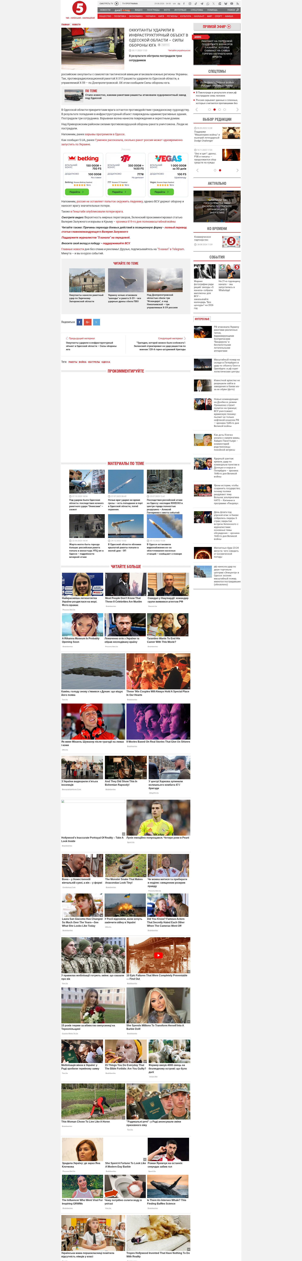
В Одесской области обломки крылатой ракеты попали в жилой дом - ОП (124, 547)
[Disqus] (125, 420)
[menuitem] (105, 10)
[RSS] (238, 3)
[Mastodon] (220, 3)
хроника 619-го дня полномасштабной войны (146, 221)
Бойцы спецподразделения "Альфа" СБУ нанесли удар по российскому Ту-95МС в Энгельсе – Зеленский (216, 95)
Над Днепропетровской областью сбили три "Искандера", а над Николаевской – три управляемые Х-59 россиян (162, 301)
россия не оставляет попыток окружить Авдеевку (110, 201)
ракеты (73, 362)
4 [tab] (225, 109)
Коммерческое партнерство (202, 238)
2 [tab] (214, 109)
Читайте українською (179, 49)
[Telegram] (202, 3)
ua (174, 3)
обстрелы (94, 362)
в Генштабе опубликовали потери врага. (97, 211)
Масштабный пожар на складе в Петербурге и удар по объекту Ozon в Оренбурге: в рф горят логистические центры (227, 365)
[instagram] (190, 3)
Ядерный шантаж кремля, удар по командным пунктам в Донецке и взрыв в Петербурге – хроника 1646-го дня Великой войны (226, 467)
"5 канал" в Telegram (170, 249)
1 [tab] (209, 109)
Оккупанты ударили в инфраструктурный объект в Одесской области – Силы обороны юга (91, 346)
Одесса (165, 45)
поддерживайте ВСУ (116, 243)
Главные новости (72, 249)
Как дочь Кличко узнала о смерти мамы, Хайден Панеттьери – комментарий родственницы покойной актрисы (227, 442)
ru (179, 3)
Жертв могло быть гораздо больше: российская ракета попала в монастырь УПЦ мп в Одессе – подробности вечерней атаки (86, 550)
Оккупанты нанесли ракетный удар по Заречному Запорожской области (86, 298)
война (82, 362)
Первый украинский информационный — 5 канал (79, 10)
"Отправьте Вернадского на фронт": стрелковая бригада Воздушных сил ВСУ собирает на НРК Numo (206, 161)
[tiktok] (196, 3)
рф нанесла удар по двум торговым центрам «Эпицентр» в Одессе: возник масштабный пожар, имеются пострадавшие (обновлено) (227, 575)
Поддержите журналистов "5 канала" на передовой (95, 237)
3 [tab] (219, 109)
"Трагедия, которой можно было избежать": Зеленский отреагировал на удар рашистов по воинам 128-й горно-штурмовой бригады (160, 346)
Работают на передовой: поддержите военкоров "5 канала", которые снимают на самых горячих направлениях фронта (206, 140)
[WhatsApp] (208, 3)
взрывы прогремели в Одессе (105, 134)
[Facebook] (184, 3)
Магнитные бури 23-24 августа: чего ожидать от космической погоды (226, 552)
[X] (214, 3)
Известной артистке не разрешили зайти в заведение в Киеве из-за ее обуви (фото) (227, 385)
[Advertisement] (125, 173)
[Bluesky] (226, 3)
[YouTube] (232, 3)
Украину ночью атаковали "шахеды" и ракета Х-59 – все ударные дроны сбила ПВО (124, 298)
